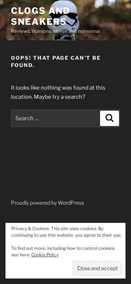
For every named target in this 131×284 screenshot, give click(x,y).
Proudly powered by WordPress (47, 203)
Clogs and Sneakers (40, 16)
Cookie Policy (45, 254)
